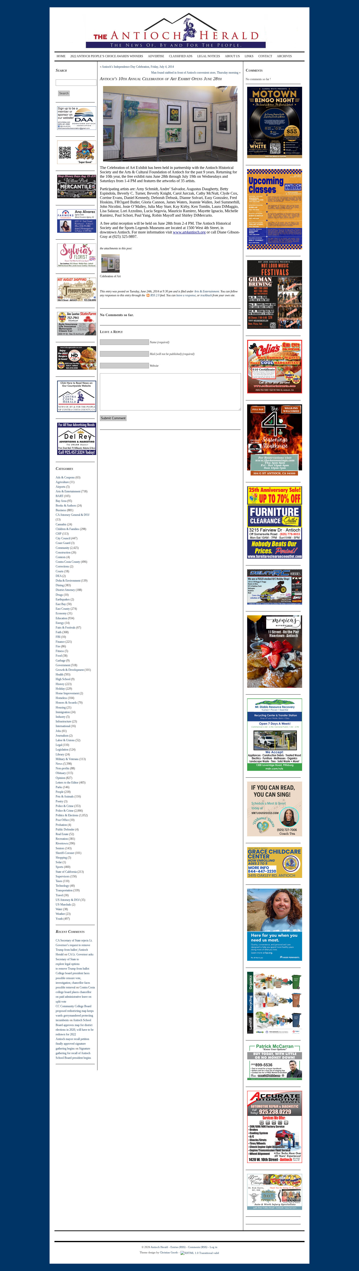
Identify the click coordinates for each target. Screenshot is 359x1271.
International (63, 726)
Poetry (59, 801)
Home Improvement (67, 693)
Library (60, 754)
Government (63, 665)
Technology (62, 885)
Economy (61, 613)
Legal (59, 745)
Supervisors (63, 876)
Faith (59, 632)
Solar (59, 862)
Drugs (59, 595)
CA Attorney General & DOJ (72, 515)
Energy (60, 623)
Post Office (62, 820)
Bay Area (61, 501)
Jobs (58, 731)
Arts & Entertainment (68, 491)
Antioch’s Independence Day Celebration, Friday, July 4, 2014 (138, 66)
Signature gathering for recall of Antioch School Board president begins (73, 1053)
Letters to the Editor (67, 782)
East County (63, 608)
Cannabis (61, 524)
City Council (63, 538)
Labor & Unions (65, 740)
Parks (59, 787)
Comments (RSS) (197, 1247)
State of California (66, 871)
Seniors (60, 848)
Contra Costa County (68, 562)
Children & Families (67, 529)
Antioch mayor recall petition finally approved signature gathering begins (72, 1043)
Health (59, 674)
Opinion (60, 778)
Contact (265, 56)
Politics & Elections (67, 815)
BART (59, 496)
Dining (60, 585)
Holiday (60, 688)
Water (59, 909)
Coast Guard (63, 543)
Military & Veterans (67, 759)
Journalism (62, 735)
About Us (232, 56)
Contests (61, 557)
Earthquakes (63, 599)
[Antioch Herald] (179, 50)
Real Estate (62, 834)
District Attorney (65, 590)
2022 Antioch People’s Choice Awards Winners (106, 56)
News (59, 763)
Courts (59, 571)
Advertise (156, 56)
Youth (59, 918)
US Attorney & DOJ (68, 900)
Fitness (60, 651)
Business (61, 510)
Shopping (61, 857)
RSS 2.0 (154, 295)
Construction (63, 552)
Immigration (63, 712)
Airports (60, 486)
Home (61, 56)
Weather (60, 914)
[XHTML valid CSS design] (199, 1252)
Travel (59, 895)
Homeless (61, 698)
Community (62, 548)
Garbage (60, 660)
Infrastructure (63, 721)
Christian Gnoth (169, 1252)
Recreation (62, 838)
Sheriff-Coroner (65, 853)
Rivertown (62, 843)
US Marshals (63, 904)
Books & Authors (66, 505)
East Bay (61, 604)
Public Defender (65, 829)
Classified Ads (180, 56)
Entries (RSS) (178, 1247)
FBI (58, 637)
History (60, 684)
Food (59, 655)
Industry (60, 716)
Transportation (64, 890)
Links (249, 56)
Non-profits (62, 768)
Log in (213, 1247)
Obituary (61, 773)
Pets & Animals (65, 796)
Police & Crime (65, 806)
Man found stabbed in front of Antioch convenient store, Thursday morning (194, 72)
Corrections (62, 566)
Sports (59, 867)
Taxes (59, 881)
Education (61, 618)
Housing (61, 707)
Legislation (62, 749)
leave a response (186, 295)
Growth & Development (70, 670)
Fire (58, 646)
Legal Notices (208, 56)
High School (63, 679)
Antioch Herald (159, 1247)
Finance (60, 641)
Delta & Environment (68, 580)
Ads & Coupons (65, 477)
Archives (284, 56)
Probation (61, 825)
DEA (59, 576)
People (59, 792)
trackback (206, 295)
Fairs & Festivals (65, 627)
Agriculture (62, 482)
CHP (59, 533)
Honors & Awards (66, 702)
